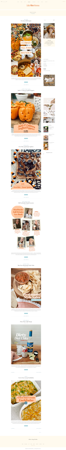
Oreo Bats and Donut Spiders (26, 146)
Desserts (25, 145)
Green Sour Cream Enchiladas (26, 378)
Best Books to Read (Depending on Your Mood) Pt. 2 (51, 127)
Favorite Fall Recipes (26, 21)
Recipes (27, 19)
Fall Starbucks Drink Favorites (26, 203)
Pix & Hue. (39, 448)
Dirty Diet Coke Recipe (26, 321)
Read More (26, 138)
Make (24, 19)
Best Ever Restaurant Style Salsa (26, 265)
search (1, 1)
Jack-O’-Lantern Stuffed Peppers (26, 90)
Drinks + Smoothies (24, 201)
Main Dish (26, 376)
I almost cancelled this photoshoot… (51, 134)
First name (45, 64)
